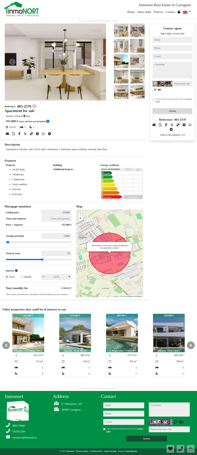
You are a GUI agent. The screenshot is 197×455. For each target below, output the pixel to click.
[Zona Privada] (179, 11)
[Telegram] (49, 134)
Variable (27, 277)
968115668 (166, 33)
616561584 (178, 33)
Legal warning (110, 451)
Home (131, 12)
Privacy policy (82, 451)
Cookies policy (96, 451)
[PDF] (14, 134)
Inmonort (70, 451)
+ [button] (80, 213)
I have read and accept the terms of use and (174, 100)
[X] (26, 134)
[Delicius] (32, 134)
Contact (170, 12)
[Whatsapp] (44, 134)
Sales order (144, 12)
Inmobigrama (131, 451)
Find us (158, 12)
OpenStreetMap (127, 296)
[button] (6, 345)
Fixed (11, 277)
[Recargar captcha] (155, 90)
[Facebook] (19, 134)
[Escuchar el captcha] (159, 90)
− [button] (80, 218)
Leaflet (115, 296)
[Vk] (38, 134)
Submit (172, 111)
